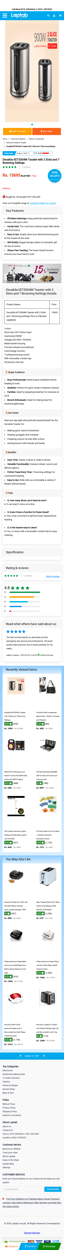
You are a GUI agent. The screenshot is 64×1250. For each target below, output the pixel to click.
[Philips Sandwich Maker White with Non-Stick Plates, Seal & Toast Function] (47, 956)
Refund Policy (9, 1104)
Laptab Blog (8, 1164)
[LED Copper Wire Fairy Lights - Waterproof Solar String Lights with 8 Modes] (16, 826)
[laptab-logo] (19, 15)
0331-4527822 (45, 9)
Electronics (8, 1070)
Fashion (6, 1082)
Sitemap (6, 1167)
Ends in (20, 153)
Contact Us (8, 1130)
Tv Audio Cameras (11, 1078)
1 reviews (26, 167)
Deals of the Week (11, 1160)
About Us (7, 1126)
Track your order (10, 1152)
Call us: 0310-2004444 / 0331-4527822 (21, 1134)
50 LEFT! (54, 176)
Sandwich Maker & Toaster (43, 203)
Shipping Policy (10, 1111)
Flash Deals (8, 153)
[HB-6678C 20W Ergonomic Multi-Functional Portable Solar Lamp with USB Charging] (16, 766)
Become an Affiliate (11, 1149)
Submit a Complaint (12, 1115)
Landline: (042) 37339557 (14, 1138)
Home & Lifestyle (10, 1085)
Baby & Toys (8, 1093)
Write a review (53, 576)
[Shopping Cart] (60, 15)
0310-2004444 (27, 9)
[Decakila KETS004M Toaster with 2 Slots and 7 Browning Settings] (16, 707)
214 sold (38, 153)
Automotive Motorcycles (14, 1074)
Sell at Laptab (9, 1156)
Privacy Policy (9, 1108)
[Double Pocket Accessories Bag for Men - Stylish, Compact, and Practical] (47, 707)
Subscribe (53, 1189)
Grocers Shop (9, 1089)
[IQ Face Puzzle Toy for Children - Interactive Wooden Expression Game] (47, 826)
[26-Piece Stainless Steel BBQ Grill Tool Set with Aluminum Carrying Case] (47, 766)
